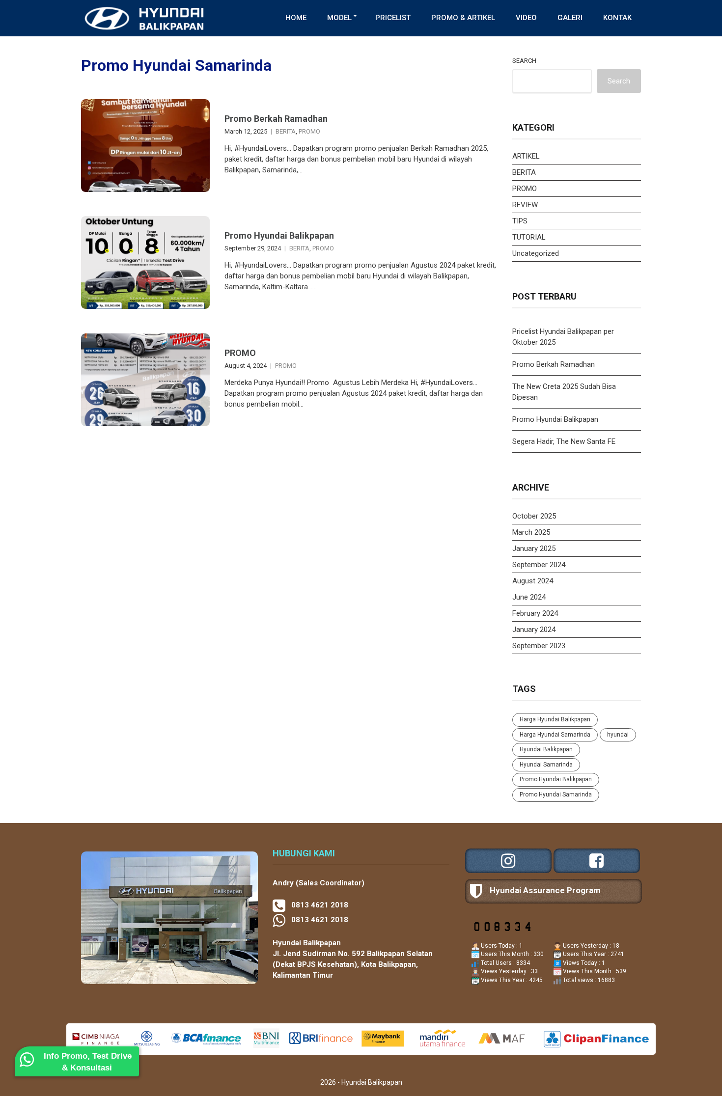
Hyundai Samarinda (546, 764)
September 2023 (538, 645)
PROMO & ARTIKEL (463, 17)
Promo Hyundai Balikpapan (279, 235)
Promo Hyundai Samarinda (556, 794)
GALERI (570, 17)
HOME (295, 17)
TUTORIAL (529, 237)
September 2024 (538, 564)
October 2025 (534, 516)
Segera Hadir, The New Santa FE (563, 441)
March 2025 (531, 532)
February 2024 (535, 613)
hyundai (618, 734)
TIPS (520, 221)
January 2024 (533, 629)
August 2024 (532, 580)
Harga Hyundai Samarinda (555, 734)
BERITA (286, 131)
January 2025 (533, 548)
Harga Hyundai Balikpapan (555, 719)
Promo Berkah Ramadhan (276, 118)
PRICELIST (393, 17)
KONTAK (617, 17)
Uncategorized (535, 253)
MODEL (339, 17)
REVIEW (525, 204)
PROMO (309, 131)
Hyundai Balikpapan (546, 749)
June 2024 (529, 597)
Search (524, 60)
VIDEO (526, 17)
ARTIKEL (526, 156)
